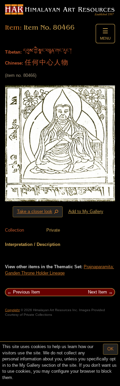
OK (110, 348)
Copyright (12, 310)
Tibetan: (13, 52)
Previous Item (26, 292)
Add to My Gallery (85, 211)
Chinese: (14, 63)
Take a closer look (38, 212)
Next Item (97, 292)
